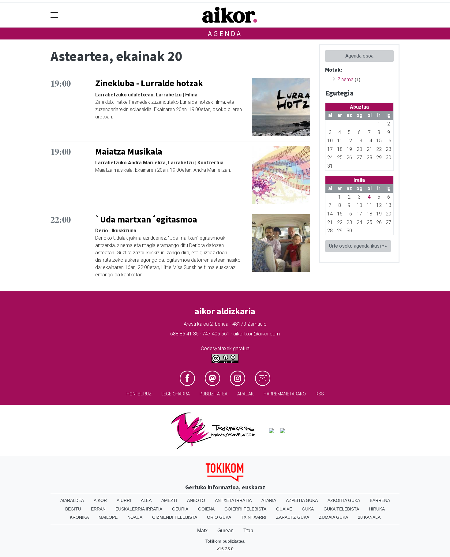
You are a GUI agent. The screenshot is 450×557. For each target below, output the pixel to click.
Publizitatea (213, 394)
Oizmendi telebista (174, 517)
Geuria (180, 509)
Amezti (169, 500)
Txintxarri (253, 517)
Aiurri (124, 500)
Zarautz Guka (292, 517)
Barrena (380, 500)
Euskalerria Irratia (138, 509)
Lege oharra (175, 394)
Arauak (245, 394)
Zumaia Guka (333, 517)
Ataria (268, 500)
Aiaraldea (72, 500)
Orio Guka (219, 517)
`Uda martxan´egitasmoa (146, 219)
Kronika (79, 517)
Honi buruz (139, 394)
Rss (320, 394)
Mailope (108, 517)
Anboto (196, 500)
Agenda (225, 33)
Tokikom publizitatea (225, 541)
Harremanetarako (285, 394)
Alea (146, 500)
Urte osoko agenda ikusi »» (358, 246)
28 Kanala (369, 517)
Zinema (345, 79)
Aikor (100, 500)
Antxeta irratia (233, 500)
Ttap (248, 530)
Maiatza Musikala (128, 151)
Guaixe (284, 509)
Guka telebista (341, 509)
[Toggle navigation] (54, 15)
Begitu (73, 509)
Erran (98, 509)
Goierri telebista (245, 509)
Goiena (206, 509)
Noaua (134, 517)
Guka (308, 509)
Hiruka (377, 509)
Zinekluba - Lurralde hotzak (149, 83)
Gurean (225, 530)
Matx (202, 530)
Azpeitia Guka (302, 500)
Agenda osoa (359, 56)
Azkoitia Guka (344, 500)
